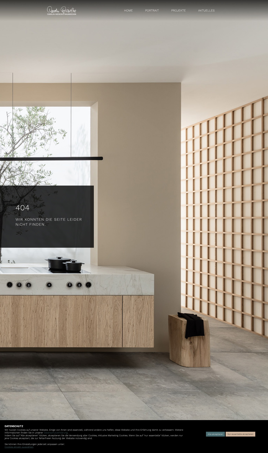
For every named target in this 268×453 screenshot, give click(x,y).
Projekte (178, 10)
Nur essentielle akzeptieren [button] (240, 434)
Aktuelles (206, 10)
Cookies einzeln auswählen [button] (19, 447)
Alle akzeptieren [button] (215, 434)
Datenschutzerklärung (56, 432)
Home (128, 10)
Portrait (152, 10)
